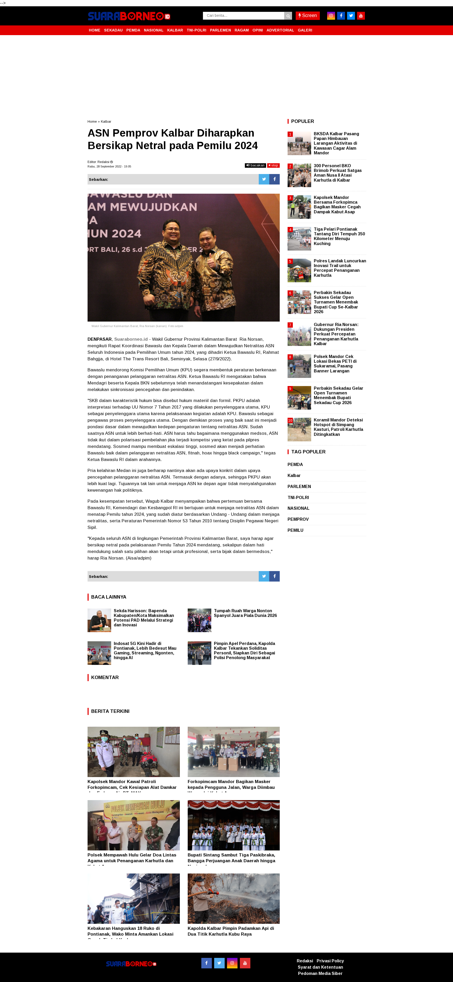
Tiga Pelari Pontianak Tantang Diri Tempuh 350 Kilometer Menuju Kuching (339, 236)
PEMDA (133, 30)
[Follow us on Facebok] (206, 963)
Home (92, 121)
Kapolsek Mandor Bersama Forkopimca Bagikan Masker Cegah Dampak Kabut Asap (337, 204)
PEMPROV (298, 519)
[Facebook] (274, 179)
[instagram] (331, 16)
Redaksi (305, 961)
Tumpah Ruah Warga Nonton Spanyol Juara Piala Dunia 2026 (245, 613)
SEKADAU (113, 30)
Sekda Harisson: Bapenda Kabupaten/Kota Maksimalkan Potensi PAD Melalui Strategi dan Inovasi (144, 618)
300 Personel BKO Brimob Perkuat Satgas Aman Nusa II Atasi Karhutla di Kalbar (338, 173)
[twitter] (351, 16)
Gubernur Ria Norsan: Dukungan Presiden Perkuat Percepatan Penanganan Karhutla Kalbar (336, 334)
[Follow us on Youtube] (245, 963)
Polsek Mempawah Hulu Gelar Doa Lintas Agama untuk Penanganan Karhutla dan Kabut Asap (132, 861)
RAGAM (242, 30)
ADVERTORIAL (280, 30)
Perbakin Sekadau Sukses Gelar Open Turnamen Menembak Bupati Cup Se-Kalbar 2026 (336, 302)
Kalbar (106, 121)
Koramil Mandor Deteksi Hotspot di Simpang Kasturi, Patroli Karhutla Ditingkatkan (338, 427)
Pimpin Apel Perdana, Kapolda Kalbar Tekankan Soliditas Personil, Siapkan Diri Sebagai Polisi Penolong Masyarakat (244, 650)
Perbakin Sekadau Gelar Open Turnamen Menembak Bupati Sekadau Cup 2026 (338, 395)
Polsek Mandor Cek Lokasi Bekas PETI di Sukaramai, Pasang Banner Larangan (335, 363)
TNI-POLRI (196, 30)
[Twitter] (264, 179)
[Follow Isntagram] (232, 963)
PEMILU (295, 530)
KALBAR (175, 30)
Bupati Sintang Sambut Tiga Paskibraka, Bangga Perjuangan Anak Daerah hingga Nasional (231, 861)
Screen (309, 15)
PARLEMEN (220, 30)
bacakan (257, 165)
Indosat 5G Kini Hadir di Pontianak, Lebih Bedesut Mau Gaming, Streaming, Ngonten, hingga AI (145, 650)
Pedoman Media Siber (320, 973)
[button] (360, 28)
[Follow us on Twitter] (219, 963)
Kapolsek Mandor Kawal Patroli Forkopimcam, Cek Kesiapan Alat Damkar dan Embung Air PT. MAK (132, 787)
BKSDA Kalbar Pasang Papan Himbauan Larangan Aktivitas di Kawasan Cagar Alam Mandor (336, 143)
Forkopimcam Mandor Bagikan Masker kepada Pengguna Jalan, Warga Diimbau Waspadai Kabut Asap (231, 787)
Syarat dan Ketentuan (320, 967)
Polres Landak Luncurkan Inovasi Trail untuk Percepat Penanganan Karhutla (340, 268)
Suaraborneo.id (131, 339)
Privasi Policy (330, 961)
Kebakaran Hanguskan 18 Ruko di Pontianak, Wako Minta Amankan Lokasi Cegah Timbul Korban (131, 934)
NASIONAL (154, 30)
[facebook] (341, 16)
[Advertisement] (226, 77)
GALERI (305, 30)
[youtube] (361, 16)
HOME (94, 30)
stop (274, 165)
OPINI (257, 30)
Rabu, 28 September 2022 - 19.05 (109, 166)
